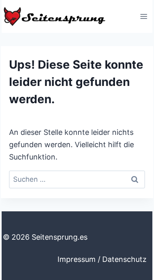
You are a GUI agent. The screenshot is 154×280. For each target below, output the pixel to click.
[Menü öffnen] (143, 16)
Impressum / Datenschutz (102, 259)
